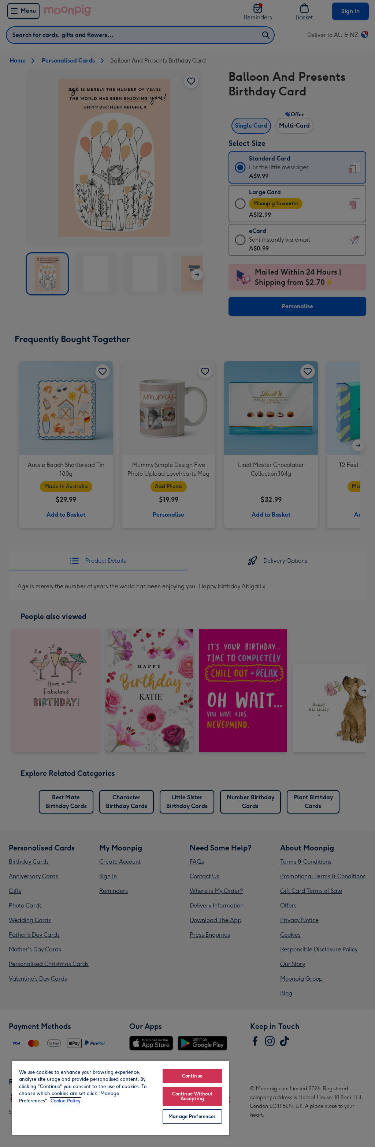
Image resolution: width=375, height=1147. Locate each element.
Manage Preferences (192, 1116)
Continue (192, 1076)
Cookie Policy (66, 1100)
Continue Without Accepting (192, 1096)
